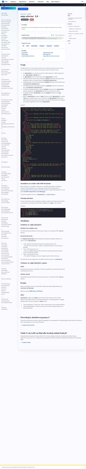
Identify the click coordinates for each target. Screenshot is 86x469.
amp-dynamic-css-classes (7, 88)
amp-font (3, 108)
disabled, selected (72, 38)
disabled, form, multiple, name (75, 28)
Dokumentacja (22, 1)
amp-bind (3, 57)
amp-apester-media (5, 42)
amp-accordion (4, 28)
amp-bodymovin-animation (7, 59)
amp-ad (3, 33)
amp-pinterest (4, 219)
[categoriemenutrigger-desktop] (23, 9)
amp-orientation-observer (7, 212)
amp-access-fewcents (6, 20)
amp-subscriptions (5, 263)
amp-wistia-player (5, 300)
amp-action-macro (5, 30)
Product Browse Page (48, 52)
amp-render (4, 236)
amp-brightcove (5, 62)
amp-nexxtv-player (5, 202)
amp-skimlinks (4, 248)
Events (69, 40)
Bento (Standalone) (60, 35)
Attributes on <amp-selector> (74, 26)
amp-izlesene (4, 157)
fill (23, 45)
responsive (49, 45)
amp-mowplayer (5, 192)
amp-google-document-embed (7, 124)
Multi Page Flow (46, 54)
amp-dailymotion (5, 79)
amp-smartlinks (4, 251)
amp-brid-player (5, 61)
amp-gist (3, 122)
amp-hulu (3, 133)
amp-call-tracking (5, 69)
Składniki (29, 13)
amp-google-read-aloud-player (7, 127)
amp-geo (3, 118)
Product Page (25, 54)
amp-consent (4, 74)
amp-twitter (4, 273)
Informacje (13, 1)
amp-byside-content (5, 64)
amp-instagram (4, 153)
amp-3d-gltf (4, 13)
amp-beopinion (4, 55)
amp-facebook (4, 105)
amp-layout (3, 172)
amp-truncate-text (5, 272)
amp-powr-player (5, 226)
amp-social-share (5, 253)
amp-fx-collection (5, 112)
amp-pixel (3, 221)
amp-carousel (4, 71)
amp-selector (4, 244)
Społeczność (31, 1)
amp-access (4, 27)
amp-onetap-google (5, 209)
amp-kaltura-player (5, 167)
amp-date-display (5, 83)
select (69, 43)
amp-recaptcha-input (6, 233)
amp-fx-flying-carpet (6, 113)
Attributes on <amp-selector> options (75, 33)
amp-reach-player (5, 231)
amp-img (3, 146)
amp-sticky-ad (4, 258)
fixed (27, 45)
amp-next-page (4, 200)
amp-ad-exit (4, 32)
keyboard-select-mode (73, 31)
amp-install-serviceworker (7, 155)
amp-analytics (4, 37)
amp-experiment (5, 95)
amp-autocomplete (5, 49)
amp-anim (3, 39)
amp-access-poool (5, 23)
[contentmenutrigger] (76, 14)
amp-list (3, 178)
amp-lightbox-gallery (6, 173)
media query (58, 259)
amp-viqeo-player (5, 292)
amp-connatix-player (6, 73)
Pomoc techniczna (55, 1)
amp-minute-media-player (7, 190)
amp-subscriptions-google (7, 262)
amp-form (3, 110)
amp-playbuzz (4, 222)
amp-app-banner (5, 44)
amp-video (3, 287)
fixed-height (34, 45)
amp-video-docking (5, 283)
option (70, 36)
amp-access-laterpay (6, 21)
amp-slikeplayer (5, 250)
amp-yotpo (3, 307)
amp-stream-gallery (5, 260)
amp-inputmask (4, 151)
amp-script (3, 243)
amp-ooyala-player (5, 211)
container (56, 45)
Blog (48, 1)
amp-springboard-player (6, 256)
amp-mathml (4, 185)
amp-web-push (4, 299)
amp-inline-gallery (5, 150)
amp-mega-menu (5, 187)
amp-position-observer (6, 224)
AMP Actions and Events (36, 291)
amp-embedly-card (5, 93)
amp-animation (4, 40)
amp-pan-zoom (4, 217)
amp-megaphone (5, 189)
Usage (69, 15)
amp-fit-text (4, 106)
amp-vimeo (3, 289)
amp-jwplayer (4, 162)
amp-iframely (4, 139)
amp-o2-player (4, 207)
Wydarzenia (40, 1)
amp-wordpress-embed (6, 302)
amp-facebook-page (5, 103)
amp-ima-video (4, 141)
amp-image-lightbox (6, 143)
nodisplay (42, 45)
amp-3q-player (4, 15)
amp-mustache (4, 194)
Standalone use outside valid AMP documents (75, 19)
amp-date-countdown (6, 81)
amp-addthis (4, 35)
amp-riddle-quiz (5, 238)
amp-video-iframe (5, 285)
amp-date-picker (5, 84)
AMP (53, 35)
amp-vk (3, 294)
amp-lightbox (4, 175)
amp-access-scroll (5, 25)
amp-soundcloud (5, 255)
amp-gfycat (3, 120)
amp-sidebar (4, 246)
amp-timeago (4, 270)
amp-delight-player (5, 86)
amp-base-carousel (5, 54)
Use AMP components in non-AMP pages (34, 191)
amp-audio (3, 45)
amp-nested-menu (5, 199)
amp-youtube (4, 309)
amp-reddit (3, 234)
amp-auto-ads (4, 47)
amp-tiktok (3, 268)
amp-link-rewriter (5, 177)
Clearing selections (72, 21)
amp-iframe (4, 138)
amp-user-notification (6, 278)
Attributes (70, 24)
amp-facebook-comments (7, 99)
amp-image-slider (5, 145)
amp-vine (3, 290)
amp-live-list (4, 180)
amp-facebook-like (5, 101)
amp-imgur (3, 148)
